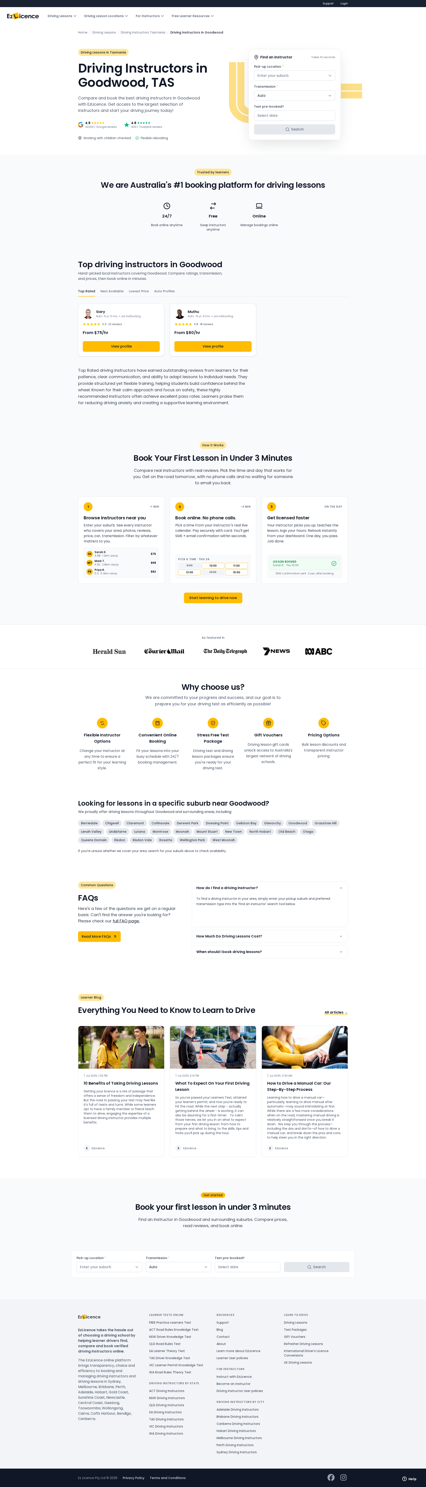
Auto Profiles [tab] (164, 291)
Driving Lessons (60, 16)
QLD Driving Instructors (166, 1405)
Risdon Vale (142, 840)
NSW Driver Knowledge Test (170, 1337)
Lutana (139, 831)
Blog (220, 1329)
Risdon (119, 840)
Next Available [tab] (112, 291)
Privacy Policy (133, 1478)
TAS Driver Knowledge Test (169, 1358)
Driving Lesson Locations (104, 16)
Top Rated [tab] (86, 291)
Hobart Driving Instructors (236, 1431)
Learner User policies (232, 1358)
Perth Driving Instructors (235, 1445)
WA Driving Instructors (166, 1433)
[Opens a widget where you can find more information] (409, 1479)
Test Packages (295, 1329)
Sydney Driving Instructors (237, 1452)
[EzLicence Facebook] (331, 1478)
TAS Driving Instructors (166, 1419)
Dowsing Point (217, 823)
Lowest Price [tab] (139, 291)
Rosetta (165, 840)
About (221, 1344)
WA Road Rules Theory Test (170, 1372)
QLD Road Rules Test (165, 1344)
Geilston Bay (246, 823)
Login (344, 3)
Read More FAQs (96, 936)
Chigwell (112, 823)
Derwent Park (187, 823)
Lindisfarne (117, 831)
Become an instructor (233, 1384)
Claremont (135, 823)
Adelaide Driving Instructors (238, 1409)
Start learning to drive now (213, 597)
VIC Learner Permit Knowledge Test (176, 1365)
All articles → (336, 1012)
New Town (233, 831)
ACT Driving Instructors (166, 1391)
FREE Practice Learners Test (170, 1322)
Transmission (266, 86)
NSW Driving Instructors (167, 1398)
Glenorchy (272, 823)
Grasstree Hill (326, 823)
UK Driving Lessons (298, 1362)
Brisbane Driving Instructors (237, 1416)
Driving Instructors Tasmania (143, 32)
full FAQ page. (126, 921)
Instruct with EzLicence (234, 1376)
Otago (308, 831)
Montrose (160, 831)
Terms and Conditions (168, 1478)
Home (82, 32)
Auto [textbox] (261, 95)
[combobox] (294, 76)
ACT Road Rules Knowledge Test (174, 1329)
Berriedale (89, 823)
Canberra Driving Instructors (238, 1424)
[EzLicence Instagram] (343, 1478)
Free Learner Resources (191, 16)
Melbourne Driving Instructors (239, 1438)
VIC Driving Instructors (166, 1426)
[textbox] (294, 76)
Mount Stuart (207, 831)
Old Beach (286, 831)
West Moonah (224, 840)
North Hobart (260, 831)
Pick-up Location (269, 66)
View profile (121, 346)
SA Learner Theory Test (167, 1351)
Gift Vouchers (294, 1337)
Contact (223, 1337)
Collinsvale (160, 823)
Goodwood (297, 823)
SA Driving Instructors (165, 1412)
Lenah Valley (91, 831)
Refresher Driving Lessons (303, 1344)
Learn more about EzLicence (238, 1351)
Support (328, 3)
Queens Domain (94, 840)
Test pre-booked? (269, 106)
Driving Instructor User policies (240, 1391)
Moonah (182, 831)
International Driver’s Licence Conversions (306, 1353)
